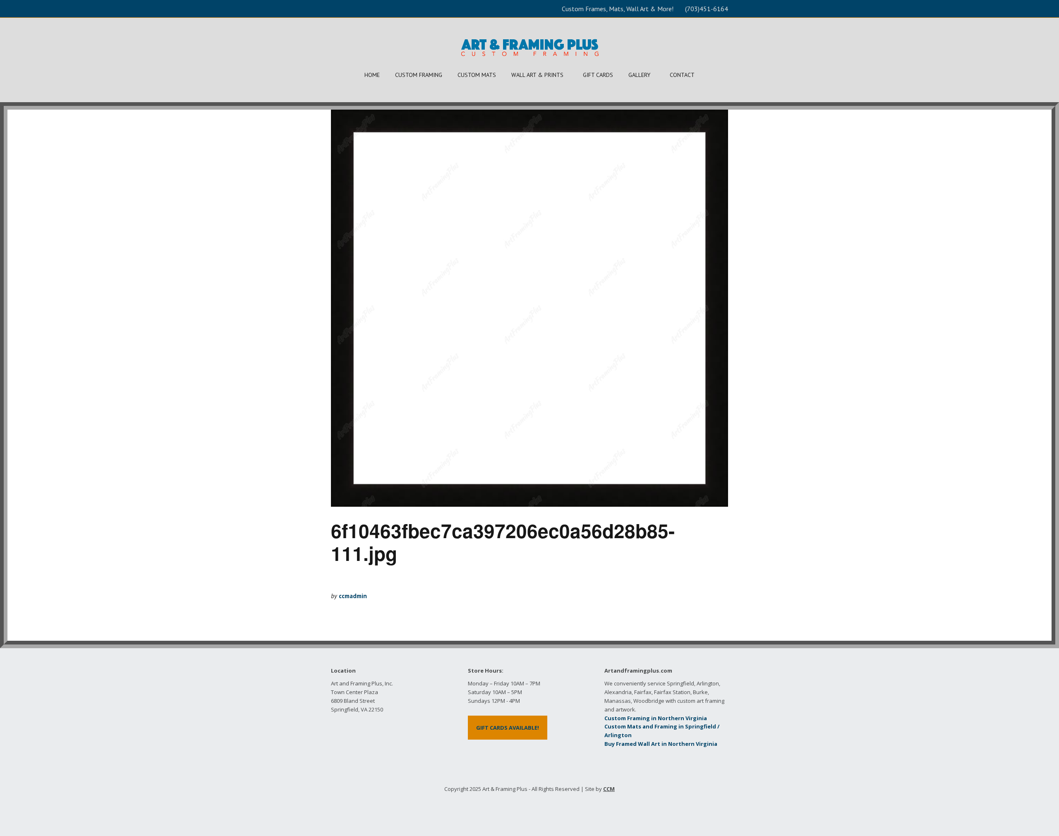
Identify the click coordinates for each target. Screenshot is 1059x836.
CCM (609, 789)
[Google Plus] (536, 808)
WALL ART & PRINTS (537, 75)
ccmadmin (353, 596)
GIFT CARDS (598, 75)
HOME (372, 75)
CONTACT (682, 75)
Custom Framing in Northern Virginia (655, 718)
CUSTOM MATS (477, 75)
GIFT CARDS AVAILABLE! (507, 727)
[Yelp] (523, 808)
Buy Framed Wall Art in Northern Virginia (660, 743)
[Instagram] (548, 808)
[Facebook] (510, 808)
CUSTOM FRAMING (418, 75)
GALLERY (639, 75)
